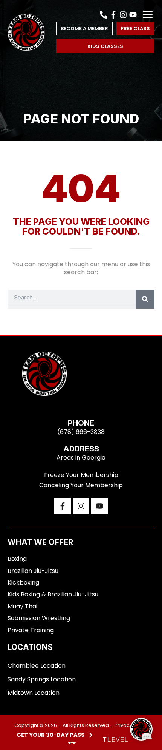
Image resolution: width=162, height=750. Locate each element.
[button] (147, 15)
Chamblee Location (37, 665)
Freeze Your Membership (81, 475)
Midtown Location (34, 692)
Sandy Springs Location (42, 679)
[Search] (145, 299)
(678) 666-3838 (81, 431)
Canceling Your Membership (81, 485)
